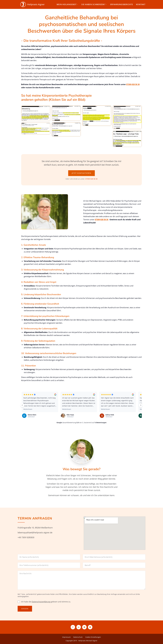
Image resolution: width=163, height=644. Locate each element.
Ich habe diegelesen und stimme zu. (46, 601)
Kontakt (140, 4)
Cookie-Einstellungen (93, 637)
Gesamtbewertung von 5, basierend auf (81, 422)
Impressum (66, 637)
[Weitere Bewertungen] (141, 405)
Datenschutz (78, 637)
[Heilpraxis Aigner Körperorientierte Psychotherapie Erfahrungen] (35, 128)
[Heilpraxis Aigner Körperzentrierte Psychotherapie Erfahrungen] (66, 113)
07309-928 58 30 (133, 84)
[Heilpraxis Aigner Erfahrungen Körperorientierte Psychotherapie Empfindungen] (96, 115)
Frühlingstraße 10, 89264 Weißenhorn (35, 527)
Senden (24, 609)
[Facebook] (73, 627)
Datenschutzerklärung (41, 601)
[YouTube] (84, 627)
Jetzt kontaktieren (81, 173)
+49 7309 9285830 (26, 537)
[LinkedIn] (78, 627)
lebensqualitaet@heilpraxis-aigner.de (35, 532)
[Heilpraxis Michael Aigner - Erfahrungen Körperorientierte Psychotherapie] (66, 129)
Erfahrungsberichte (121, 4)
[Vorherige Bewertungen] (22, 405)
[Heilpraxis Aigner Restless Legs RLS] (127, 138)
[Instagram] (90, 627)
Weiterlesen (27, 409)
